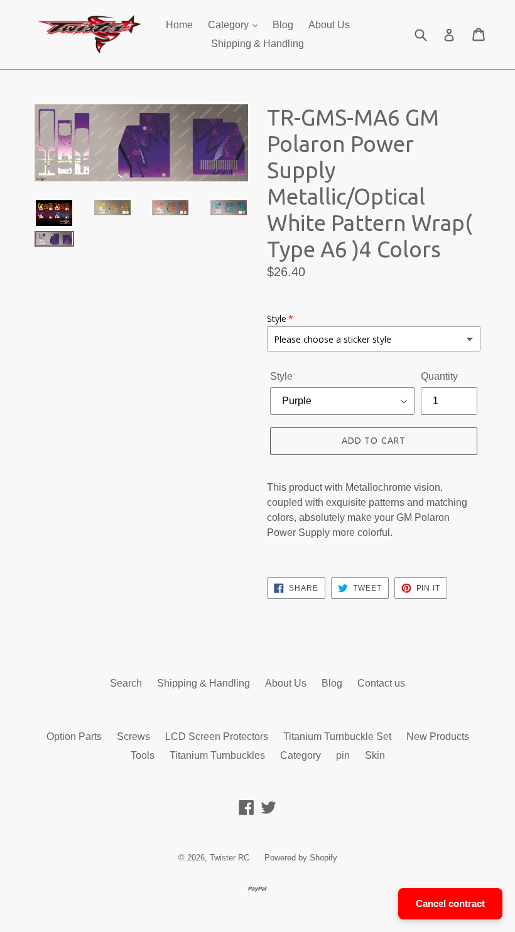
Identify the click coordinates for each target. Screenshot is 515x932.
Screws (133, 736)
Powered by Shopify (300, 857)
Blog (283, 24)
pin (343, 755)
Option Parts (74, 736)
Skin (375, 755)
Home (179, 24)
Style (281, 376)
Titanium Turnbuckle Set (337, 736)
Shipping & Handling (257, 43)
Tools (142, 755)
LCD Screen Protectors (216, 736)
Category (229, 24)
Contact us (381, 683)
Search (126, 683)
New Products (437, 736)
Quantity (439, 376)
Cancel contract (450, 903)
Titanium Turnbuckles (217, 755)
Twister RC (229, 857)
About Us (329, 24)
